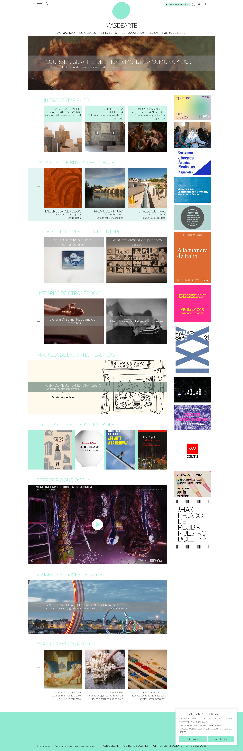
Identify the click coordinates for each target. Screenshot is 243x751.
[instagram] (204, 4)
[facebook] (199, 4)
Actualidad (66, 32)
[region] (206, 726)
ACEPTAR (221, 739)
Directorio (108, 32)
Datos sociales (196, 745)
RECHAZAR (193, 739)
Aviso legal (111, 745)
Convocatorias (133, 32)
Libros (153, 32)
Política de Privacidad (167, 745)
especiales (87, 32)
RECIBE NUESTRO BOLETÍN (177, 4)
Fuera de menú (173, 32)
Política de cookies (135, 745)
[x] (193, 4)
